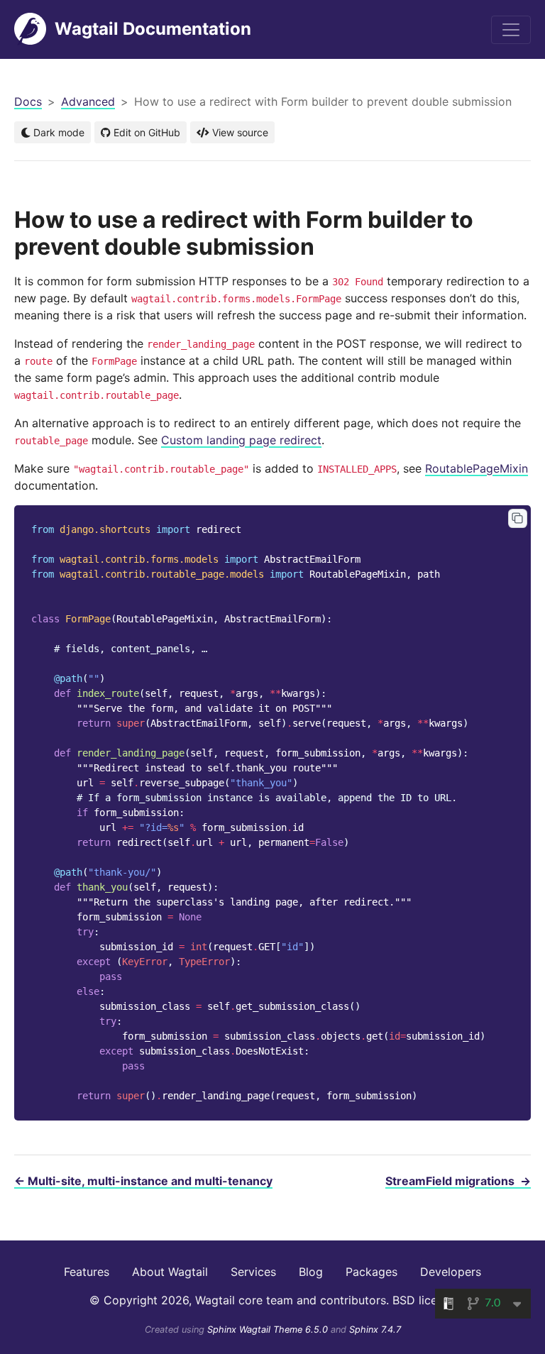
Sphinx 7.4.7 (375, 1329)
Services (253, 1272)
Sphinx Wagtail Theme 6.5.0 (269, 1329)
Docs (28, 101)
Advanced (88, 101)
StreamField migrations (458, 1181)
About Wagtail (170, 1272)
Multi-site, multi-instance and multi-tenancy (143, 1181)
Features (86, 1272)
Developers (450, 1272)
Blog (311, 1272)
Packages (371, 1272)
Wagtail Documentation (153, 28)
